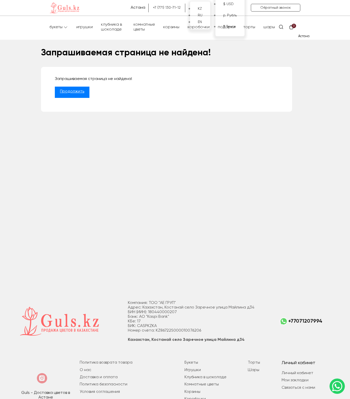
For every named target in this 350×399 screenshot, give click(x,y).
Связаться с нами (298, 388)
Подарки (226, 27)
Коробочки (199, 27)
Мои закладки (295, 380)
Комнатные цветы (144, 27)
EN (200, 22)
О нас (85, 370)
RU (200, 15)
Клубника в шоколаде (111, 27)
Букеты (56, 27)
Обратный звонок (275, 7)
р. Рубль (230, 15)
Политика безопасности (103, 384)
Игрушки (84, 27)
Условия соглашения (100, 392)
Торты (249, 27)
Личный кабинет (297, 373)
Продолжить (72, 91)
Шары (269, 27)
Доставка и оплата (99, 377)
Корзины (171, 27)
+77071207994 (305, 321)
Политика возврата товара (106, 363)
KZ (200, 9)
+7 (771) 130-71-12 (167, 7)
